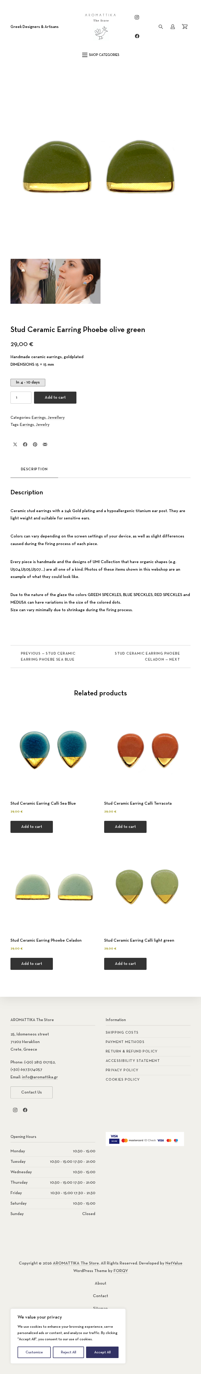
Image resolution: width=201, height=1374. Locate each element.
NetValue (173, 1263)
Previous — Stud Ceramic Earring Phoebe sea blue (48, 656)
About (100, 1283)
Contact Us (31, 1092)
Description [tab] (34, 469)
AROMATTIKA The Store (76, 1263)
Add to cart (55, 398)
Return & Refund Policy (132, 1051)
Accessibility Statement (133, 1061)
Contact (100, 1296)
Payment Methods (125, 1042)
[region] (68, 1336)
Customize (34, 1352)
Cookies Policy (123, 1079)
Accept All (102, 1352)
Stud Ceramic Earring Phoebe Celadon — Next (147, 656)
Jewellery (56, 418)
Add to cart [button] (31, 827)
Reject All (68, 1352)
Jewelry (42, 425)
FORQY (121, 1271)
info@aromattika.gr (40, 1077)
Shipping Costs (122, 1032)
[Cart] (185, 26)
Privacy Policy (122, 1070)
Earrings (39, 418)
